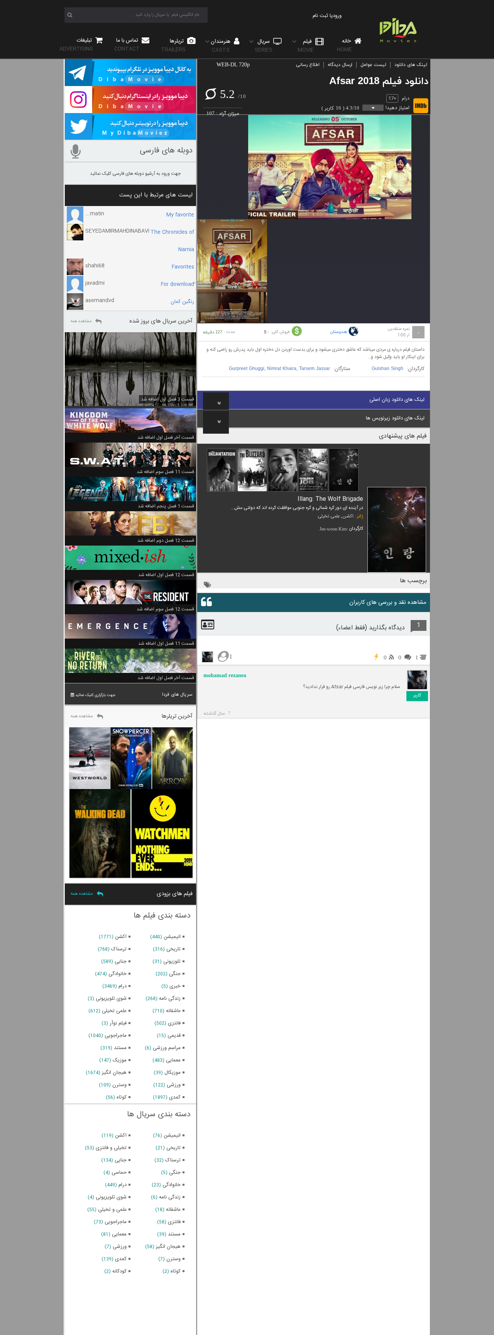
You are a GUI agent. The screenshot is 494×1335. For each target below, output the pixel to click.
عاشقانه (173, 1011)
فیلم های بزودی (175, 894)
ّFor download (177, 284)
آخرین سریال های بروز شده (161, 321)
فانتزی (174, 1023)
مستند (120, 1048)
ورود (337, 16)
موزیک (120, 1060)
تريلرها (173, 45)
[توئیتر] (130, 136)
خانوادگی (117, 974)
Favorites (183, 267)
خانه (344, 45)
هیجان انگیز (114, 1072)
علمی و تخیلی (112, 1209)
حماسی (119, 1172)
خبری (175, 986)
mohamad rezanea (224, 675)
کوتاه (122, 1097)
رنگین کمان (182, 301)
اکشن (348, 516)
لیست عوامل (373, 65)
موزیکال (172, 1072)
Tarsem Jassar (314, 369)
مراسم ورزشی (167, 1048)
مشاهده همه (81, 321)
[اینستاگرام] (130, 109)
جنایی (121, 961)
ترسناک (119, 949)
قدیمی (174, 1035)
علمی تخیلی (329, 516)
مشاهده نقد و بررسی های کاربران (387, 602)
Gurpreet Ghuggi (246, 369)
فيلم (306, 45)
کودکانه (119, 1271)
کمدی (175, 1097)
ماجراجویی (116, 1035)
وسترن (119, 1085)
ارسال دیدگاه (340, 65)
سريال (263, 45)
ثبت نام (320, 16)
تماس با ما (127, 44)
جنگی (175, 974)
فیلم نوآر (118, 1023)
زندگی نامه (170, 998)
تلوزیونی (172, 961)
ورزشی (174, 1085)
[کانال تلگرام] (130, 82)
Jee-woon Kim (333, 529)
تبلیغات (76, 44)
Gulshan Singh (387, 369)
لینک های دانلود (410, 65)
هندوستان (338, 332)
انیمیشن (172, 937)
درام (405, 98)
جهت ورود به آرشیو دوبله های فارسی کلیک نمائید (135, 173)
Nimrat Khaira (281, 369)
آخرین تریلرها (177, 716)
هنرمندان (221, 45)
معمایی (173, 1060)
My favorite (180, 215)
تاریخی (173, 949)
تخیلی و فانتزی (111, 1148)
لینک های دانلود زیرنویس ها (395, 418)
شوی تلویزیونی (111, 998)
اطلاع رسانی (308, 65)
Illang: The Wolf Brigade (330, 499)
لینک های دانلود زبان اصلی (397, 399)
